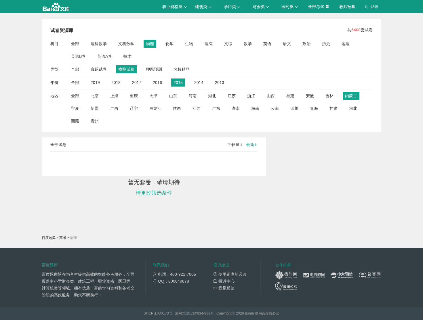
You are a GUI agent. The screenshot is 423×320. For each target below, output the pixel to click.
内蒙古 (351, 95)
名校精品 (182, 69)
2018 (116, 82)
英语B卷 (78, 56)
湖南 (236, 108)
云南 (275, 108)
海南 (255, 108)
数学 (248, 43)
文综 (228, 43)
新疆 (95, 108)
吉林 (329, 95)
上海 (114, 95)
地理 (346, 43)
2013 (219, 82)
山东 (173, 95)
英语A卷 (104, 56)
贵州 (95, 121)
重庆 (134, 95)
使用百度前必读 (267, 313)
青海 (314, 108)
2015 (178, 82)
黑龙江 (155, 108)
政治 (306, 43)
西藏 (75, 121)
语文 (287, 43)
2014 (198, 82)
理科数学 (99, 43)
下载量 (233, 144)
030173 (163, 313)
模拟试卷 (126, 69)
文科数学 (126, 43)
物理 (150, 43)
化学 (169, 43)
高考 (62, 238)
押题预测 (154, 69)
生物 (189, 43)
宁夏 (75, 108)
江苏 (232, 95)
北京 (95, 95)
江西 (197, 108)
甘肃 (333, 108)
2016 (157, 82)
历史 (326, 43)
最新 (250, 144)
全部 (75, 43)
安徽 (310, 95)
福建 (290, 95)
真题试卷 (99, 69)
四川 (294, 108)
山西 (271, 95)
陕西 (177, 108)
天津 (153, 95)
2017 (136, 82)
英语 (267, 43)
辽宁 (134, 108)
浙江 (251, 95)
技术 (127, 56)
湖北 (212, 95)
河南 (192, 95)
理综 (209, 43)
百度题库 (49, 238)
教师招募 (347, 6)
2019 (95, 82)
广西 (114, 108)
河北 (353, 108)
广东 (216, 108)
